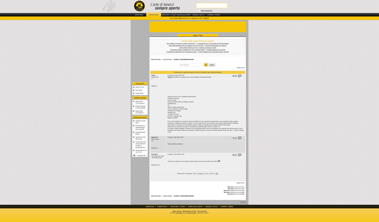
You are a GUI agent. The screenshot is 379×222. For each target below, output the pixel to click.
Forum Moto (154, 15)
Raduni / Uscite (199, 15)
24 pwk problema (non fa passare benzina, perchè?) (213, 52)
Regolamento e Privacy (189, 211)
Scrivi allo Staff (201, 211)
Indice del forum (156, 59)
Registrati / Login (168, 15)
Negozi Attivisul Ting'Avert (140, 112)
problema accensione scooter (207, 48)
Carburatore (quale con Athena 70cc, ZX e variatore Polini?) (187, 50)
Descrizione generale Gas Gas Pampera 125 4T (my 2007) (186, 45)
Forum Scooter (167, 59)
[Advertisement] (198, 26)
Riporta (235, 76)
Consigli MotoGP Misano (140, 133)
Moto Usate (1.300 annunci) (140, 102)
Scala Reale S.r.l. (180, 213)
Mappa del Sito (177, 211)
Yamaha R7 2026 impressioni (140, 138)
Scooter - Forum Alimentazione (184, 59)
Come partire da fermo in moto (188, 48)
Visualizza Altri (141, 155)
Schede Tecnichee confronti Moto (140, 107)
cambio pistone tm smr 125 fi (141, 151)
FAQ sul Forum (140, 87)
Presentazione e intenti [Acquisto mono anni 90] (140, 127)
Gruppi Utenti (139, 93)
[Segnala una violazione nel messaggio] (239, 76)
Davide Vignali (192, 213)
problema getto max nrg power (215, 50)
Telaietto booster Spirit (141, 121)
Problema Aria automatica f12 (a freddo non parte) (182, 52)
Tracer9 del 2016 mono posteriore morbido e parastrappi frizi (141, 144)
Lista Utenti (139, 90)
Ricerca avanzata (206, 11)
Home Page (139, 15)
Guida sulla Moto (183, 15)
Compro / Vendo (213, 15)
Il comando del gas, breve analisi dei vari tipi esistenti (213, 43)
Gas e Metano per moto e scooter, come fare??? (181, 43)
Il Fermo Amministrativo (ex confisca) (216, 45)
